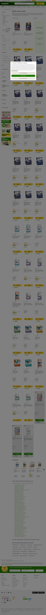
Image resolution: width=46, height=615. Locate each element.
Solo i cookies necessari (23, 78)
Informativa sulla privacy (15, 70)
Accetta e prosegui (23, 75)
